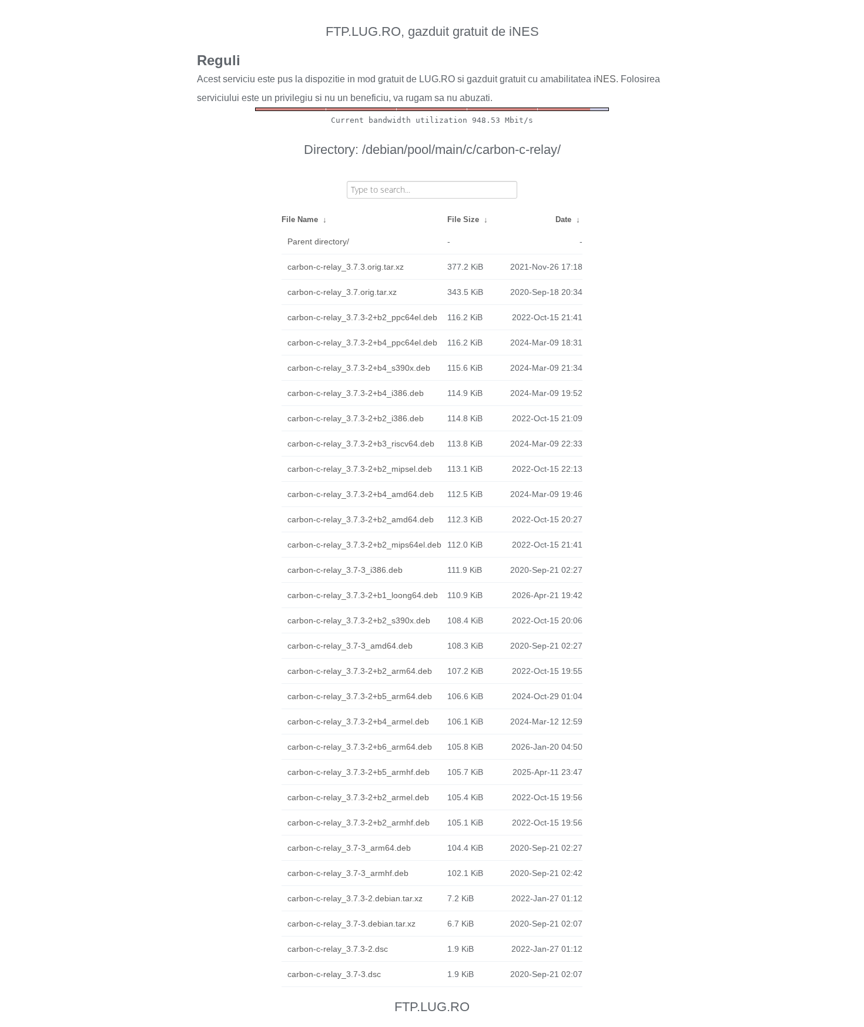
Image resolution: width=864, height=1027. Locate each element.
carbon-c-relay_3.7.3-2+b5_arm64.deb (359, 696)
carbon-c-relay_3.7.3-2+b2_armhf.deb (358, 822)
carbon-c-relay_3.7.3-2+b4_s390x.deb (358, 367)
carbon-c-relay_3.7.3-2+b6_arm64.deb (359, 746)
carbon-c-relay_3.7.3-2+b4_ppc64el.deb (362, 342)
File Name (300, 219)
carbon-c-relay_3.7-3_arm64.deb (349, 848)
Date (563, 219)
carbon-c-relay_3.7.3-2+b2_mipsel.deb (359, 469)
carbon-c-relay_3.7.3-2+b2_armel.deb (358, 797)
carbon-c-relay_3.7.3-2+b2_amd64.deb (360, 519)
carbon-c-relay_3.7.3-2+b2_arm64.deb (359, 671)
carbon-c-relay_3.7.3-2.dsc (337, 949)
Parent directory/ (318, 241)
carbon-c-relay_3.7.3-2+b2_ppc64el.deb (362, 317)
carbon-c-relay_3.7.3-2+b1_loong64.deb (362, 595)
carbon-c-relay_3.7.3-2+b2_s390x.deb (358, 620)
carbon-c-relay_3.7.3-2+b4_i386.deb (355, 393)
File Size (463, 219)
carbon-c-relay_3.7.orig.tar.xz (342, 292)
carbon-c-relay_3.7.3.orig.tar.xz (345, 266)
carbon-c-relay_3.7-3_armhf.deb (347, 873)
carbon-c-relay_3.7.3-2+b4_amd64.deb (360, 494)
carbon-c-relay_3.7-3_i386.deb (345, 570)
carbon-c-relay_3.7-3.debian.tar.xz (351, 923)
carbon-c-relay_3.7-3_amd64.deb (350, 645)
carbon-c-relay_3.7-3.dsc (334, 974)
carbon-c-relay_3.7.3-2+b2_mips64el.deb (364, 544)
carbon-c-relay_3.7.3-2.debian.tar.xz (355, 898)
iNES (605, 79)
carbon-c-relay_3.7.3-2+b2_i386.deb (355, 418)
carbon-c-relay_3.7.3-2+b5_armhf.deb (358, 772)
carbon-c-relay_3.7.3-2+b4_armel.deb (358, 721)
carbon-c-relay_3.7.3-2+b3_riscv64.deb (360, 443)
